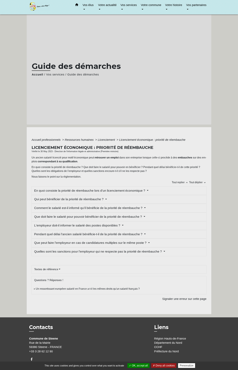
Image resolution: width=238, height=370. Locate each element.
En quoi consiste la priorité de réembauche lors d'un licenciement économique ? (90, 190)
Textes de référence (46, 269)
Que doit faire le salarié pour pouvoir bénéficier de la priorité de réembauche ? (88, 216)
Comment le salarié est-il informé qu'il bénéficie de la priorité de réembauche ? (88, 208)
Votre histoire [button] (173, 5)
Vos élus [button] (88, 5)
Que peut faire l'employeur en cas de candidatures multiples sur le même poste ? (90, 242)
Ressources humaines (79, 139)
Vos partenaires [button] (196, 5)
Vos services (55, 74)
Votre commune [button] (151, 5)
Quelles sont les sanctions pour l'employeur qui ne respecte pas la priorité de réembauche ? (98, 251)
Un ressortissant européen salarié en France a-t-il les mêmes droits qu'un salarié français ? (88, 288)
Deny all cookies (165, 365)
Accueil (37, 74)
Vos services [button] (128, 5)
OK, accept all (139, 365)
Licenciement (107, 139)
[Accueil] (49, 7)
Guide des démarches (83, 74)
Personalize (186, 365)
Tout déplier (197, 182)
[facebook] (33, 359)
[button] (76, 5)
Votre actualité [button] (107, 5)
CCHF (158, 347)
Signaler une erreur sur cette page (184, 299)
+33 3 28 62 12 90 (41, 351)
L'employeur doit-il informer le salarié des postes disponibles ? (77, 225)
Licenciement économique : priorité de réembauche (152, 139)
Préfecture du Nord (166, 351)
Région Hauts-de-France (170, 338)
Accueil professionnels (46, 139)
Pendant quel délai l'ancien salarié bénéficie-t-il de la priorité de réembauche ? (88, 234)
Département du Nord (168, 342)
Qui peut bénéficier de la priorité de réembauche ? (69, 199)
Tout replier (180, 182)
